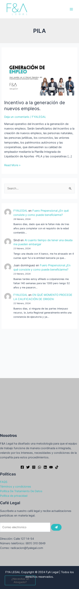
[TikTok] (56, 467)
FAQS (3, 482)
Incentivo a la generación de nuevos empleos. (34, 105)
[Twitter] (28, 467)
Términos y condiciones (15, 486)
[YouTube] (51, 467)
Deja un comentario (16, 117)
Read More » (12, 165)
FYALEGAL (20, 210)
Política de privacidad (13, 495)
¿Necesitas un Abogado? (20, 580)
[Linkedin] (45, 467)
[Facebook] (22, 467)
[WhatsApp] (39, 467)
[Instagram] (33, 467)
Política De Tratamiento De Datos (21, 491)
